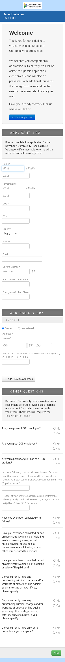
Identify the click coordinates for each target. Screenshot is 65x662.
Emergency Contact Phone (16, 292)
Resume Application (22, 117)
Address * (8, 333)
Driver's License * (11, 267)
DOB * (6, 203)
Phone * (6, 241)
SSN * (5, 216)
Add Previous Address (20, 379)
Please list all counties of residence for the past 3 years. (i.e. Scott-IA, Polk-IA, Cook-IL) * (32, 355)
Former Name (9, 183)
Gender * (7, 229)
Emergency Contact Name (16, 279)
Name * (6, 164)
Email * (6, 254)
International (27, 328)
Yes (58, 433)
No (58, 428)
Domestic (9, 328)
